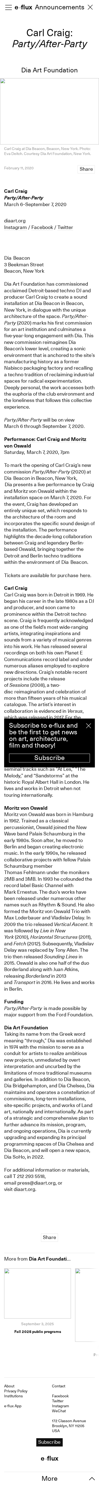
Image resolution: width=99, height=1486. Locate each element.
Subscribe (49, 758)
